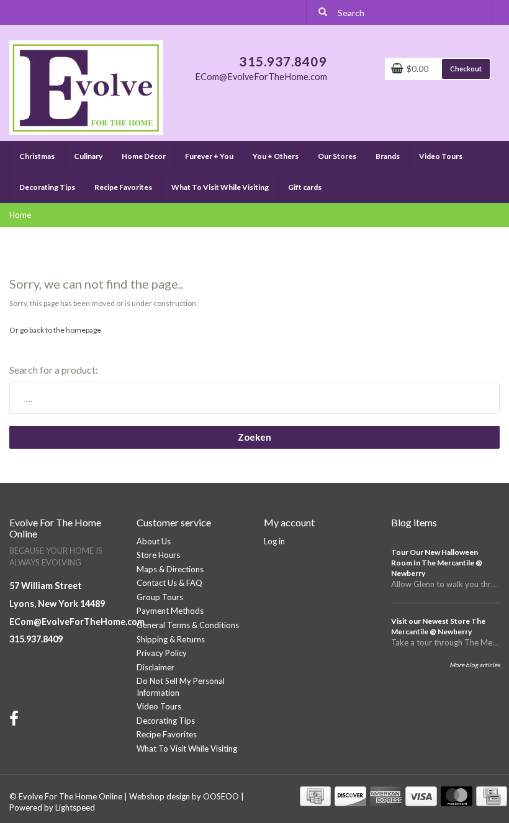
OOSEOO (221, 796)
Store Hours (158, 555)
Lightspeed (75, 807)
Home (20, 215)
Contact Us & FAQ (169, 583)
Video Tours (440, 156)
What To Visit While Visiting (220, 187)
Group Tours (160, 597)
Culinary (88, 156)
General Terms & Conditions (188, 625)
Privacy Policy (162, 653)
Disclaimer (155, 667)
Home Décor (144, 156)
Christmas (37, 156)
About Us (154, 541)
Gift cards (305, 187)
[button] (54, 151)
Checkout (466, 69)
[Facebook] (15, 721)
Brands (388, 156)
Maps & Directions (170, 569)
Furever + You (209, 156)
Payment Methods (170, 611)
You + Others (276, 156)
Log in (274, 541)
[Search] (323, 12)
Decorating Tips (47, 187)
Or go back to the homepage (55, 330)
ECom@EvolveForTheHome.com (77, 621)
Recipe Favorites (123, 187)
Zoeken (254, 437)
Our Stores (337, 156)
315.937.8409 (36, 639)
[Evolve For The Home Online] (86, 86)
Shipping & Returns (171, 639)
